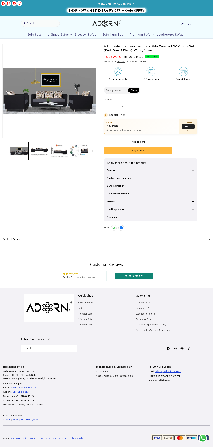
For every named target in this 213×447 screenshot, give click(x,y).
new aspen (18, 420)
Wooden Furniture (145, 314)
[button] (40, 23)
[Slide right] (92, 151)
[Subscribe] (73, 348)
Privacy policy (44, 438)
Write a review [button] (134, 275)
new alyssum (32, 420)
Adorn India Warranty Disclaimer (153, 330)
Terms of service (60, 438)
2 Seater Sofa (85, 319)
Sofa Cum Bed (85, 302)
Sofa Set (82, 308)
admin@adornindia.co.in (23, 387)
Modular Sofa (143, 308)
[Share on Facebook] (121, 228)
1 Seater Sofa (85, 314)
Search (6, 420)
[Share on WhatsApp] (114, 228)
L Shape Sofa (143, 302)
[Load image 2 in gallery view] (39, 151)
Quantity (108, 99)
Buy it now (138, 150)
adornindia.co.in (21, 392)
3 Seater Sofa (85, 324)
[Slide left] (5, 151)
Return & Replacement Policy (151, 324)
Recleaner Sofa (144, 319)
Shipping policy (78, 438)
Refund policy (29, 438)
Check (134, 90)
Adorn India (15, 438)
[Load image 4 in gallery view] (79, 151)
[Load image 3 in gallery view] (59, 151)
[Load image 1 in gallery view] (19, 151)
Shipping (121, 61)
